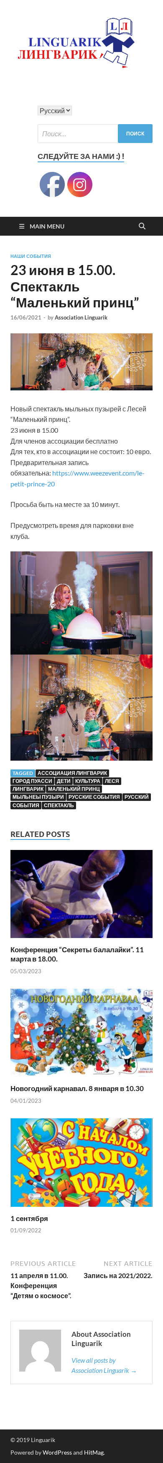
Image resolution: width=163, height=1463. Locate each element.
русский (137, 797)
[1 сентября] (81, 1165)
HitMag (94, 1452)
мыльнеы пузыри (38, 797)
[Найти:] (95, 133)
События (26, 805)
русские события (94, 797)
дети (64, 781)
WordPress (57, 1452)
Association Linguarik (81, 317)
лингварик (28, 789)
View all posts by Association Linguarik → (104, 1365)
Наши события (30, 256)
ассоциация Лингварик (72, 773)
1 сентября (29, 1218)
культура (87, 781)
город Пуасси (32, 781)
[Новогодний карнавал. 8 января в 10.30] (81, 1035)
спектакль (59, 805)
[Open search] (142, 226)
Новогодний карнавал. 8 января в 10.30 (77, 1088)
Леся (112, 781)
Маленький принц (74, 789)
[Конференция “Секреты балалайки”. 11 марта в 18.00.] (81, 897)
